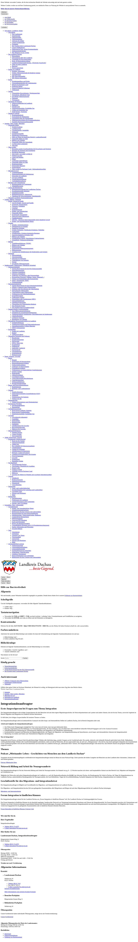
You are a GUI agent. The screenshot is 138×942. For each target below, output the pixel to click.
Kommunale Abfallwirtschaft (16, 439)
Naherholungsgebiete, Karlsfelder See (23, 108)
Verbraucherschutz (17, 545)
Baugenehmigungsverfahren (20, 363)
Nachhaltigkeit (12, 463)
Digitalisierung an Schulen (20, 226)
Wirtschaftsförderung (14, 431)
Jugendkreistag (16, 74)
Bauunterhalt (16, 407)
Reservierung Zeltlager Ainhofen (21, 410)
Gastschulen (15, 231)
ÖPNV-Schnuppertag (18, 328)
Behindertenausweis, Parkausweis (22, 194)
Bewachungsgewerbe (18, 427)
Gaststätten (15, 419)
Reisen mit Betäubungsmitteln (21, 523)
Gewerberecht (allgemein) (19, 417)
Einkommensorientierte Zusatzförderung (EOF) (26, 393)
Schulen (10, 223)
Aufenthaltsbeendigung (19, 181)
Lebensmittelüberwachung (16, 544)
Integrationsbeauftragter (11, 699)
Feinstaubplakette (17, 282)
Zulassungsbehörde (14, 267)
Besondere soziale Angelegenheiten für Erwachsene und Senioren (31, 149)
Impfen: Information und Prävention (22, 527)
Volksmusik (15, 90)
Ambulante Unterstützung (19, 160)
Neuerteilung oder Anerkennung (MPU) (24, 299)
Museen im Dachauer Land (20, 85)
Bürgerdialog (16, 56)
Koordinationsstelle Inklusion (20, 191)
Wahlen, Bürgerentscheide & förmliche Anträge (26, 73)
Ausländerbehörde (17, 172)
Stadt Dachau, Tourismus (19, 112)
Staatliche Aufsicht (13, 113)
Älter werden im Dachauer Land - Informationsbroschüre (29, 169)
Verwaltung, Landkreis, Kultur (14, 31)
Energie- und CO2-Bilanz (19, 503)
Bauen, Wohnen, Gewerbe (12, 356)
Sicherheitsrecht (16, 353)
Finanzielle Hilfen (13, 125)
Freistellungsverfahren (18, 368)
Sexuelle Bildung (17, 528)
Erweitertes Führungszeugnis (20, 96)
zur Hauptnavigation (11, 20)
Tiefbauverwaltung (17, 334)
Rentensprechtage (17, 164)
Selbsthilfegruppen (17, 186)
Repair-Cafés (16, 468)
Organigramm (16, 36)
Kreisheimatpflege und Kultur (21, 81)
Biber (13, 495)
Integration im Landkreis (19, 176)
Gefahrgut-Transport (18, 317)
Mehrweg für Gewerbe (19, 429)
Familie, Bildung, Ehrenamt (13, 199)
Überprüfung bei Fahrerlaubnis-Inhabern (24, 304)
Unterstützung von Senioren (20, 260)
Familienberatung (17, 218)
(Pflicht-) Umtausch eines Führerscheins (24, 287)
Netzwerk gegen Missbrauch (20, 216)
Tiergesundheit (16, 537)
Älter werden (12, 147)
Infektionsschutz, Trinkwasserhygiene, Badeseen (26, 515)
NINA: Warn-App (17, 343)
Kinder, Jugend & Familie (16, 201)
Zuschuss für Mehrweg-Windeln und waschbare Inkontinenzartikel (32, 474)
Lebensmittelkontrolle (18, 549)
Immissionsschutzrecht (18, 481)
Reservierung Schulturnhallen (21, 412)
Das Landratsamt (17, 34)
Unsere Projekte (16, 434)
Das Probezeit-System (18, 306)
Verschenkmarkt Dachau (19, 464)
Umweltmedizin (16, 485)
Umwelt (10, 476)
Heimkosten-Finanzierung (19, 135)
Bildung (10, 242)
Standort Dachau (17, 432)
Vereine (10, 91)
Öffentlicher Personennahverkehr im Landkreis (22, 321)
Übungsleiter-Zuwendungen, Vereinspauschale (26, 93)
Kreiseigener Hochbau (15, 404)
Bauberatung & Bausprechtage (21, 361)
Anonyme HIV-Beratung (19, 520)
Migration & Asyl (13, 171)
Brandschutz (15, 338)
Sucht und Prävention (18, 522)
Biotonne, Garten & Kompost (21, 453)
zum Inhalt (8, 17)
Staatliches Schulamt (18, 228)
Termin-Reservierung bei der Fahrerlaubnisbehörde (27, 285)
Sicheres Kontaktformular (12, 888)
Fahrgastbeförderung (18, 301)
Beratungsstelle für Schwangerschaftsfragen (25, 513)
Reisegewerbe (16, 422)
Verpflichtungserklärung (19, 179)
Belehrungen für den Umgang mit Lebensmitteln (26, 512)
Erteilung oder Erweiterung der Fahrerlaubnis (25, 289)
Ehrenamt (15, 98)
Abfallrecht (15, 478)
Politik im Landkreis (14, 69)
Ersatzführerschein (17, 296)
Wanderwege (16, 106)
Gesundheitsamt (13, 507)
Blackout (14, 66)
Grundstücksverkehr (18, 377)
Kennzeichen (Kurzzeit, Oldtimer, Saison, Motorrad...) (28, 277)
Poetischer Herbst (17, 86)
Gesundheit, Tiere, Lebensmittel (14, 505)
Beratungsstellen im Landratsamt (21, 184)
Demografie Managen (18, 166)
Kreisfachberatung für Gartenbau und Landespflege (27, 490)
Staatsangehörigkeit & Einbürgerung (23, 174)
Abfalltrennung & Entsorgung (21, 451)
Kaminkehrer (16, 344)
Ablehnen (4, 12)
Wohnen (10, 390)
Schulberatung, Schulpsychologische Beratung (26, 233)
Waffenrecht (15, 346)
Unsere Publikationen (18, 47)
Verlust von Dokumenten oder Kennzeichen (25, 279)
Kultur (10, 79)
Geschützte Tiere (17, 491)
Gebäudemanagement (14, 409)
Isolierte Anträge (17, 371)
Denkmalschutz (12, 400)
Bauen (10, 358)
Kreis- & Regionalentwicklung (21, 61)
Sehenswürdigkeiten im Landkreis (22, 103)
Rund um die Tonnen (18, 441)
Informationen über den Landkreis (22, 58)
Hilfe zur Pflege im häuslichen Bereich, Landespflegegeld (29, 137)
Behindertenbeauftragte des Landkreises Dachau (26, 189)
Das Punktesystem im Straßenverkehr (23, 307)
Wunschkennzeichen (18, 270)
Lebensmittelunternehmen (19, 547)
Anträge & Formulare (18, 449)
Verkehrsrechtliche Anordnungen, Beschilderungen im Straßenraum (32, 314)
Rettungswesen (16, 355)
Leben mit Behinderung (15, 187)
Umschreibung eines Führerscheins (22, 292)
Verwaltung (11, 32)
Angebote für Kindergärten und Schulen (24, 454)
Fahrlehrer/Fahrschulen (19, 302)
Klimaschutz (12, 496)
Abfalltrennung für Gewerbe (20, 426)
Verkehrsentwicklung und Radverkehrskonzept (26, 324)
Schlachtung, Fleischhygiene (20, 552)
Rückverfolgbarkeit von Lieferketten (23, 555)
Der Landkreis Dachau (15, 54)
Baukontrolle (16, 373)
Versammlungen (17, 351)
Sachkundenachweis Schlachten (21, 550)
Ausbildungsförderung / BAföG (21, 243)
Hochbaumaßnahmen (18, 405)
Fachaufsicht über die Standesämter (22, 118)
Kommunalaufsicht (17, 115)
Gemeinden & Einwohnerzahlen (21, 59)
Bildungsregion (16, 250)
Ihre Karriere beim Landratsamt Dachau (24, 46)
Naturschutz (11, 486)
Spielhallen (15, 424)
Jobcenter (15, 145)
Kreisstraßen (12, 329)
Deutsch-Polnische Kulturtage (21, 88)
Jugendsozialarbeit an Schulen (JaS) (22, 235)
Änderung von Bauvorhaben (20, 366)
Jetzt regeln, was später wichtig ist (22, 154)
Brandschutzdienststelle (19, 383)
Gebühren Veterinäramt (19, 554)
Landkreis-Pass (16, 128)
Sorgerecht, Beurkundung (19, 204)
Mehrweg (15, 473)
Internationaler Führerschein (20, 290)
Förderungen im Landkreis (20, 500)
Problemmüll (16, 459)
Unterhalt (15, 208)
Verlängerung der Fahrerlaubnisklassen (23, 294)
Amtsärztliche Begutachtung (20, 517)
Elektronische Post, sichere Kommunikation (25, 49)
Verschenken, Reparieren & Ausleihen (23, 466)
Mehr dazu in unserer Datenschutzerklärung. (15, 8)
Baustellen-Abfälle (17, 461)
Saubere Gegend (17, 469)
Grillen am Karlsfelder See (20, 110)
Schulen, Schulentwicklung (20, 225)
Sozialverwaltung (17, 127)
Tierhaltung (15, 534)
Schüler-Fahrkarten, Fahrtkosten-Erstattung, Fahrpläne (28, 230)
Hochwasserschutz (17, 68)
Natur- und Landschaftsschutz (21, 488)
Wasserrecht (15, 483)
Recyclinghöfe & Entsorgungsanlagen (23, 446)
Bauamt (14, 360)
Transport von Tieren (18, 535)
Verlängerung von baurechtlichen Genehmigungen (27, 370)
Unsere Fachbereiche (18, 42)
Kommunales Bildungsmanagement (22, 248)
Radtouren (15, 105)
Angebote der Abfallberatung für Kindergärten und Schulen (29, 252)
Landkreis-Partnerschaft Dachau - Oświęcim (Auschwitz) (29, 63)
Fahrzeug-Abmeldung (18, 274)
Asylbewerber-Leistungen (19, 144)
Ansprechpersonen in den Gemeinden (23, 501)
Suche (2, 658)
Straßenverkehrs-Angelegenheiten (18, 309)
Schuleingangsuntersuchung (20, 510)
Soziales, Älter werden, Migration (15, 123)
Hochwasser (15, 341)
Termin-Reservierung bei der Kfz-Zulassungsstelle (27, 269)
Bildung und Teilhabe (18, 140)
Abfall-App (15, 444)
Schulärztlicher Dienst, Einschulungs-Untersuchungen (28, 238)
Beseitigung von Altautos (19, 319)
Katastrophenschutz (18, 339)
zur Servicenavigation (11, 24)
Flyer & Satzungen (17, 456)
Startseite (7, 692)
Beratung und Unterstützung (16, 182)
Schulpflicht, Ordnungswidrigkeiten (22, 240)
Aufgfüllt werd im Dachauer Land (22, 471)
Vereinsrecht (15, 100)
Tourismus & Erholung (15, 101)
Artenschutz (15, 539)
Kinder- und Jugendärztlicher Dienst (23, 221)
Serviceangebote (17, 436)
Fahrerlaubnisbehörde (14, 284)
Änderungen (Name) (18, 297)
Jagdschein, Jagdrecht (18, 348)
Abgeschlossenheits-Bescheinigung (22, 378)
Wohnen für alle (16, 398)
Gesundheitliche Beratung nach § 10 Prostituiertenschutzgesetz (30, 525)
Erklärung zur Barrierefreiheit (73, 595)
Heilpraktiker (16, 420)
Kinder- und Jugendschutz (20, 211)
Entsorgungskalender (18, 442)
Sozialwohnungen (17, 392)
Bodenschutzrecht (17, 480)
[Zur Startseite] (27, 575)
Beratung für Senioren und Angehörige (23, 150)
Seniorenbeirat (16, 167)
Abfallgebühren (16, 447)
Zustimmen (5, 14)
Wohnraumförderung (18, 382)
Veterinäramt (16, 532)
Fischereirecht (16, 350)
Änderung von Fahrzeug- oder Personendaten (25, 275)
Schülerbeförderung (18, 323)
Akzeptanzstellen (17, 257)
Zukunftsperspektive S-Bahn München (23, 326)
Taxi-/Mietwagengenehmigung (21, 311)
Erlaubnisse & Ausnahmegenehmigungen (24, 312)
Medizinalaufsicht (17, 518)
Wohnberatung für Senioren (20, 397)
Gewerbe (11, 415)
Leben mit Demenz (17, 157)
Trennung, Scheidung (18, 206)
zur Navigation (9, 22)
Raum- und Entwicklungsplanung (18, 385)
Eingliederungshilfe (18, 133)
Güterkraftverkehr (17, 316)
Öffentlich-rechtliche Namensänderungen (20, 198)
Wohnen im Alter (17, 155)
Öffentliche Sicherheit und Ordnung (19, 336)
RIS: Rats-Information (18, 76)
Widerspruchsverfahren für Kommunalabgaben (26, 120)
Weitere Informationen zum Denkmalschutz (25, 402)
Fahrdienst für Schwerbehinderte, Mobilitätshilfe (26, 196)
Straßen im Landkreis (18, 331)
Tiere (9, 530)
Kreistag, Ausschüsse (18, 71)
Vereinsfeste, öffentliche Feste (21, 95)
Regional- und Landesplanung (21, 388)
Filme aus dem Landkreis (19, 64)
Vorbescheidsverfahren (19, 365)
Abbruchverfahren (17, 375)
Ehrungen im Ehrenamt (19, 258)
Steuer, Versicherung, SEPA (20, 280)
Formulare (15, 44)
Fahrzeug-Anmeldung (18, 272)
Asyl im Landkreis (17, 177)
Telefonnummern (17, 39)
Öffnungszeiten (16, 37)
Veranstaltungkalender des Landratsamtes (24, 83)
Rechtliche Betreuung (18, 152)
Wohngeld (15, 132)
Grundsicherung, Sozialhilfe (20, 130)
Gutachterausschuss (18, 380)
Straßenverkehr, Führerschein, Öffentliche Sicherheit (20, 265)
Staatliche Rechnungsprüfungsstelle (22, 122)
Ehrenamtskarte (16, 255)
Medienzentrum (16, 247)
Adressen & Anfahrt (18, 41)
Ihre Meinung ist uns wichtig (20, 52)
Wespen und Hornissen (19, 493)
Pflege (14, 159)
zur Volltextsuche (10, 19)
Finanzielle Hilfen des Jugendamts (22, 142)
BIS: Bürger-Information (19, 78)
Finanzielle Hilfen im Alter (20, 139)
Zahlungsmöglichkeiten (19, 51)
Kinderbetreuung (17, 209)
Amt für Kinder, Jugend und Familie (23, 203)
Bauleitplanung (16, 387)
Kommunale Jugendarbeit (19, 215)
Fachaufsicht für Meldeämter (20, 117)
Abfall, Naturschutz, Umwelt (13, 437)
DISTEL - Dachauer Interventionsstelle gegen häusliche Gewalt (31, 220)
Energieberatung (17, 498)
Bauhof (14, 333)
